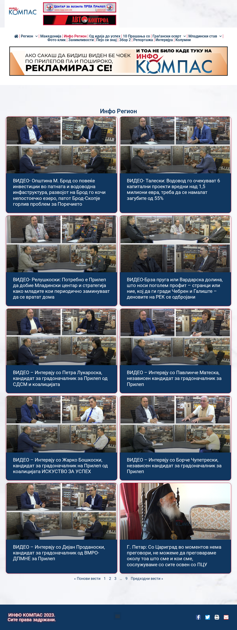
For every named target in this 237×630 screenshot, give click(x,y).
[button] (117, 616)
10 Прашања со (136, 36)
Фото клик (56, 40)
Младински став (202, 36)
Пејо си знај (106, 40)
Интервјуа (164, 40)
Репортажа (143, 40)
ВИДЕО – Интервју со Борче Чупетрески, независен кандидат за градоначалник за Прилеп (174, 465)
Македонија (50, 36)
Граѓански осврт (167, 36)
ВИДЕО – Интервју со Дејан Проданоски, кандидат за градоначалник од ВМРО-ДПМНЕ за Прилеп (59, 552)
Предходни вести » (147, 578)
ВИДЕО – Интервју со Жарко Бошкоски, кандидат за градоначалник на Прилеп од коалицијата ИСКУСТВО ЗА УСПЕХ (60, 465)
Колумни (183, 40)
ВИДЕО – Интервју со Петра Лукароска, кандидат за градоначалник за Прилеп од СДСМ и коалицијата (60, 378)
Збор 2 (125, 40)
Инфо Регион (75, 36)
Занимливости (81, 40)
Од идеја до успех (104, 36)
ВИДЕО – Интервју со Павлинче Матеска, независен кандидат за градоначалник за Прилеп (174, 378)
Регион (27, 36)
